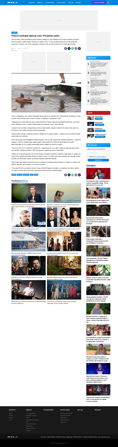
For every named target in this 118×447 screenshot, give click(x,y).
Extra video (61, 2)
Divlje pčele (29, 426)
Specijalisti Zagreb (31, 415)
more (13, 174)
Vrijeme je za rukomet (66, 413)
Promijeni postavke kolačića (90, 437)
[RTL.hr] (12, 2)
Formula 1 (28, 430)
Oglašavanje (69, 437)
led (32, 174)
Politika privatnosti (61, 437)
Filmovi (11, 415)
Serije (10, 413)
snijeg (19, 174)
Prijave (78, 2)
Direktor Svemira (30, 428)
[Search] (108, 2)
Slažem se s (97, 156)
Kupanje (26, 174)
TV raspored (49, 2)
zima (36, 174)
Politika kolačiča (77, 437)
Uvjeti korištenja (51, 437)
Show (90, 113)
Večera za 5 (63, 422)
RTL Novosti (92, 145)
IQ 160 (27, 417)
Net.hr (25, 181)
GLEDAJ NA (97, 2)
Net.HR (70, 2)
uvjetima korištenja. (101, 156)
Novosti (32, 2)
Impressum (43, 437)
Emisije (39, 2)
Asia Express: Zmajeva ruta (32, 420)
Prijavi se (98, 160)
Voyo (10, 420)
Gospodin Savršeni (31, 424)
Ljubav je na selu (64, 420)
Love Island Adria (30, 413)
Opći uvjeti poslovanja (104, 437)
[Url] (79, 48)
